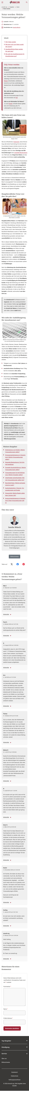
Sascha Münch (16, 27)
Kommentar (7, 986)
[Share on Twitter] (11, 564)
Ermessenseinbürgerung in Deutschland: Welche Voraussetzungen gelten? (15, 457)
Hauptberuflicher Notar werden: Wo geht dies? (14, 50)
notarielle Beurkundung (20, 152)
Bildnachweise (6, 1062)
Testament (16, 142)
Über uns (4, 1058)
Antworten (6, 614)
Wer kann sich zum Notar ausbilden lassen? (14, 45)
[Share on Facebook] (17, 564)
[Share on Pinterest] (23, 564)
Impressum (14, 1072)
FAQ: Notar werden (10, 42)
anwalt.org (4, 7)
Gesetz (10, 103)
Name (5, 1009)
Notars (6, 81)
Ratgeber (12, 7)
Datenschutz (14, 1076)
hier (17, 97)
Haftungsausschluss (14, 1079)
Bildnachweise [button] (14, 556)
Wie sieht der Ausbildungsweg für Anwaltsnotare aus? (14, 55)
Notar (18, 7)
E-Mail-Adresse (8, 1018)
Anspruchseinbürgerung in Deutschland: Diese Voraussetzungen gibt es (15, 501)
